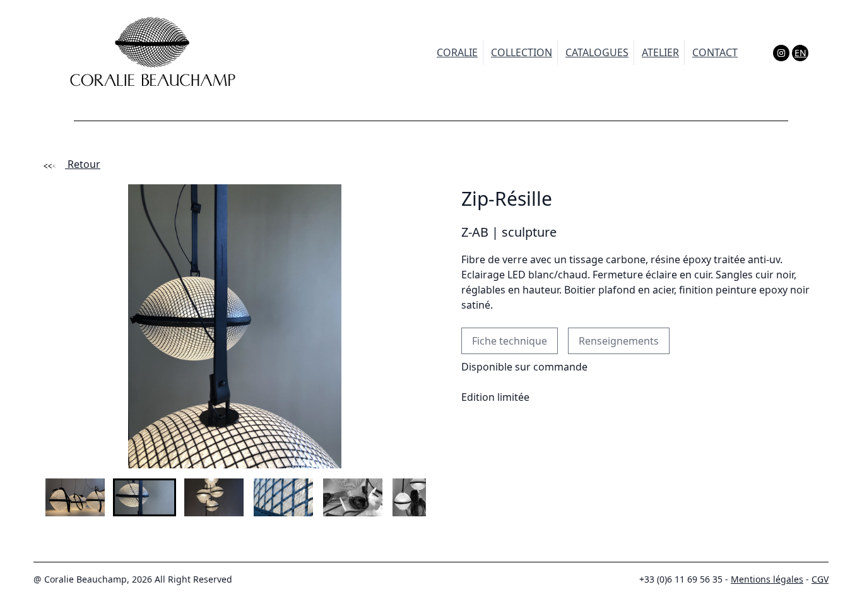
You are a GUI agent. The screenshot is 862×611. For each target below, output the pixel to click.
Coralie (457, 52)
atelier (660, 52)
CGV (820, 579)
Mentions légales (767, 579)
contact (715, 52)
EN (800, 53)
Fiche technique (509, 341)
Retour (82, 164)
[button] (75, 497)
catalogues (597, 52)
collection (521, 52)
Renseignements (619, 341)
